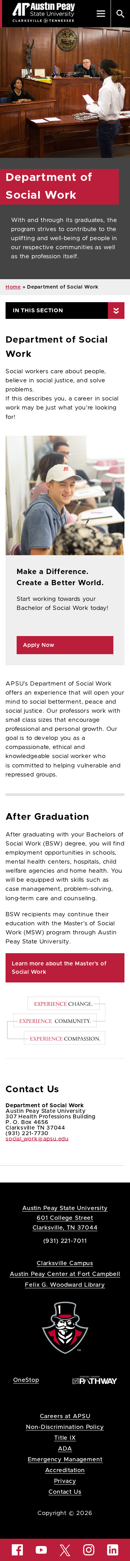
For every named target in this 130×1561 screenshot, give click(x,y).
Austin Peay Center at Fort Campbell (65, 1274)
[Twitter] (65, 1550)
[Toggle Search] (120, 13)
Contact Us (65, 1492)
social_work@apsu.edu (37, 1139)
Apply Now (38, 645)
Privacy (65, 1481)
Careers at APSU (65, 1416)
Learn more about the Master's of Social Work (59, 968)
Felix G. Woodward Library (65, 1285)
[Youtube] (41, 1550)
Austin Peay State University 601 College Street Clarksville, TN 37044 (65, 1218)
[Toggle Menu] (101, 13)
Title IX (65, 1438)
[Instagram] (88, 1549)
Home (13, 287)
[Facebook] (17, 1549)
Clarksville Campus (65, 1263)
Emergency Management (65, 1459)
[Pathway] (94, 1380)
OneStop (26, 1380)
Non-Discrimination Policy (65, 1427)
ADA (65, 1449)
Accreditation (65, 1470)
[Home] (65, 1327)
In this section (38, 310)
